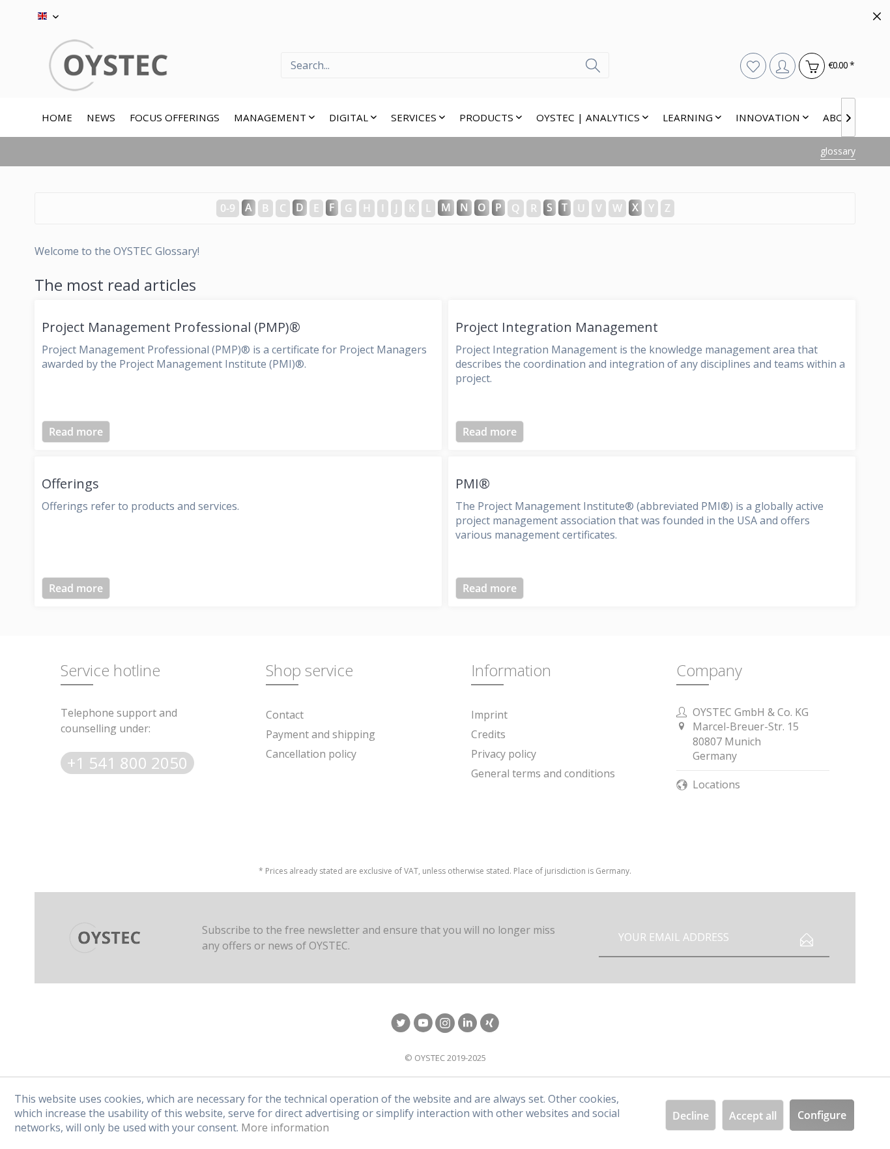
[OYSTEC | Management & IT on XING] (489, 1024)
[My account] (782, 65)
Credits (488, 734)
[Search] (593, 65)
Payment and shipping (320, 734)
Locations (716, 784)
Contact (285, 715)
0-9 (227, 208)
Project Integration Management (556, 327)
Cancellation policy (311, 754)
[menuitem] (445, 65)
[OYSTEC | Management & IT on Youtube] (423, 1024)
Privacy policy (503, 754)
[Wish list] (753, 65)
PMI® (472, 483)
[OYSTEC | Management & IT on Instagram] (445, 1024)
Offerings (70, 483)
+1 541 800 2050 (127, 762)
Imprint (489, 715)
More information (285, 1127)
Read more (76, 432)
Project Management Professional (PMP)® (171, 327)
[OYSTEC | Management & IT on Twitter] (400, 1024)
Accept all (753, 1116)
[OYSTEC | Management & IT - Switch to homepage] (158, 65)
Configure (821, 1115)
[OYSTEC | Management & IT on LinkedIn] (467, 1024)
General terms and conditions (543, 773)
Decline (690, 1116)
